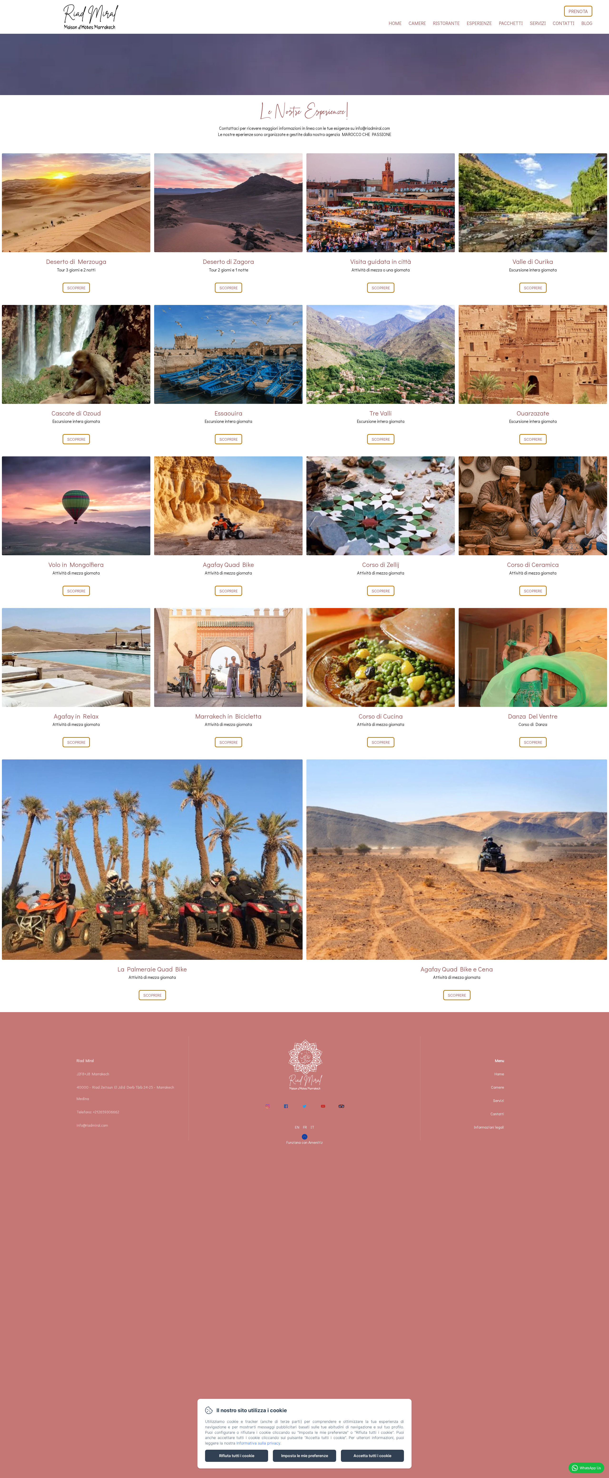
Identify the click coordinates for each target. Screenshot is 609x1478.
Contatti (563, 23)
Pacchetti (511, 23)
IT (312, 1127)
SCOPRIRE (533, 591)
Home (395, 23)
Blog (586, 23)
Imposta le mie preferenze (304, 1455)
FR (305, 1127)
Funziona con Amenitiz (304, 1142)
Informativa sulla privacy (258, 1443)
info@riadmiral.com (92, 1125)
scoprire (76, 287)
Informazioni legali (489, 1127)
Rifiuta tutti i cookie (236, 1455)
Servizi (538, 23)
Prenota (578, 11)
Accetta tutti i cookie (372, 1455)
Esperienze (479, 23)
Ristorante (446, 23)
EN (297, 1127)
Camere (417, 23)
